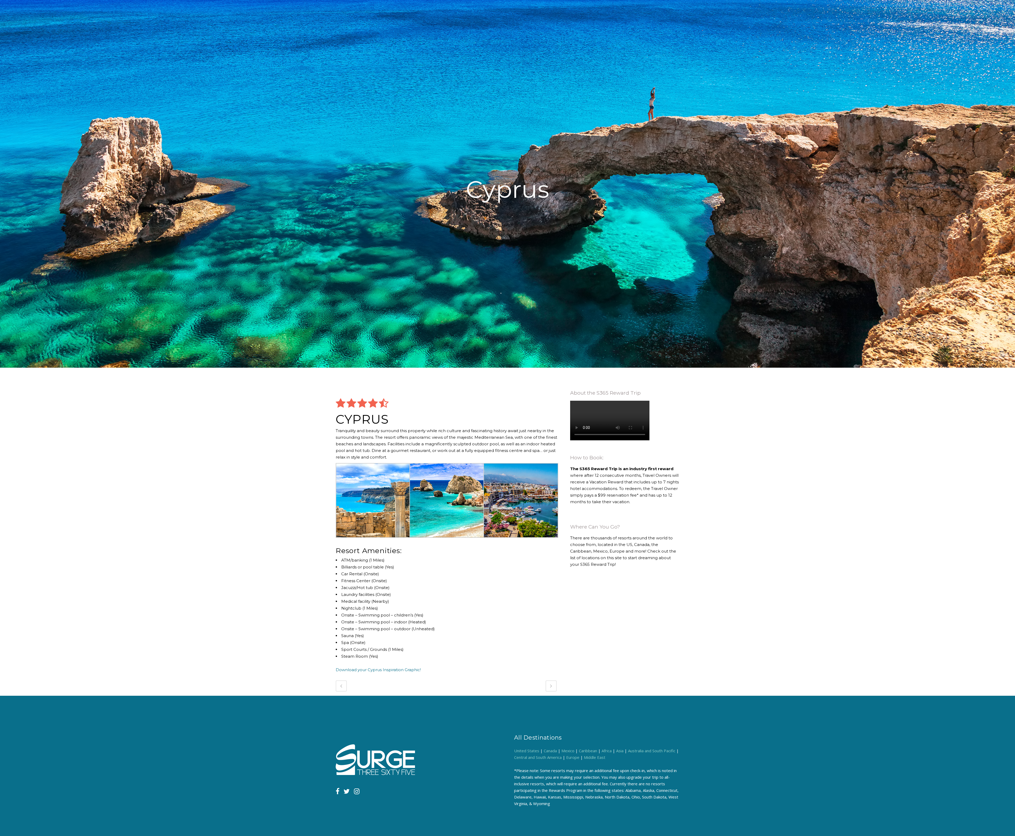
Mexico (567, 750)
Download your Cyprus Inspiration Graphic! (378, 669)
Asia (620, 750)
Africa (607, 750)
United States (526, 750)
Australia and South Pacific (651, 750)
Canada (550, 750)
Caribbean (588, 750)
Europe (572, 757)
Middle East (594, 757)
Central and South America (538, 757)
